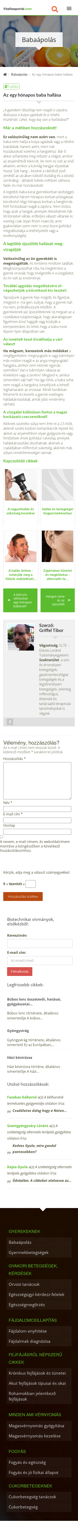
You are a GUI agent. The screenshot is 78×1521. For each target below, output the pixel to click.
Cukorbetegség (23, 1507)
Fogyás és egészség (27, 1462)
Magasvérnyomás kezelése (35, 1436)
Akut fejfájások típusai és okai (37, 1383)
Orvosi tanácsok (24, 1284)
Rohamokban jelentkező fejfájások (32, 1396)
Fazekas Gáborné (22, 1097)
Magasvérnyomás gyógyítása (36, 1426)
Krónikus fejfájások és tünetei (37, 1373)
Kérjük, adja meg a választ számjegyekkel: (36, 872)
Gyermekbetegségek (29, 1252)
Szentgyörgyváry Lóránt (27, 1125)
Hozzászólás (14, 758)
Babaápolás (20, 1242)
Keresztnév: (17, 935)
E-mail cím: (16, 952)
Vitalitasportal (17, 8)
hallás (13, 86)
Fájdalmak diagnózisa (29, 1341)
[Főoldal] (5, 74)
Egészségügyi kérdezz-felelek (36, 1294)
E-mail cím (13, 814)
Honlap (9, 825)
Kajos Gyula (17, 1167)
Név (7, 802)
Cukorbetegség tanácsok (32, 1497)
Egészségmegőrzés (27, 1304)
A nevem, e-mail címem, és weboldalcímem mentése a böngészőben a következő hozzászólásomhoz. (35, 846)
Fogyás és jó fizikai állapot (33, 1472)
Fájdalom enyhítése (28, 1331)
